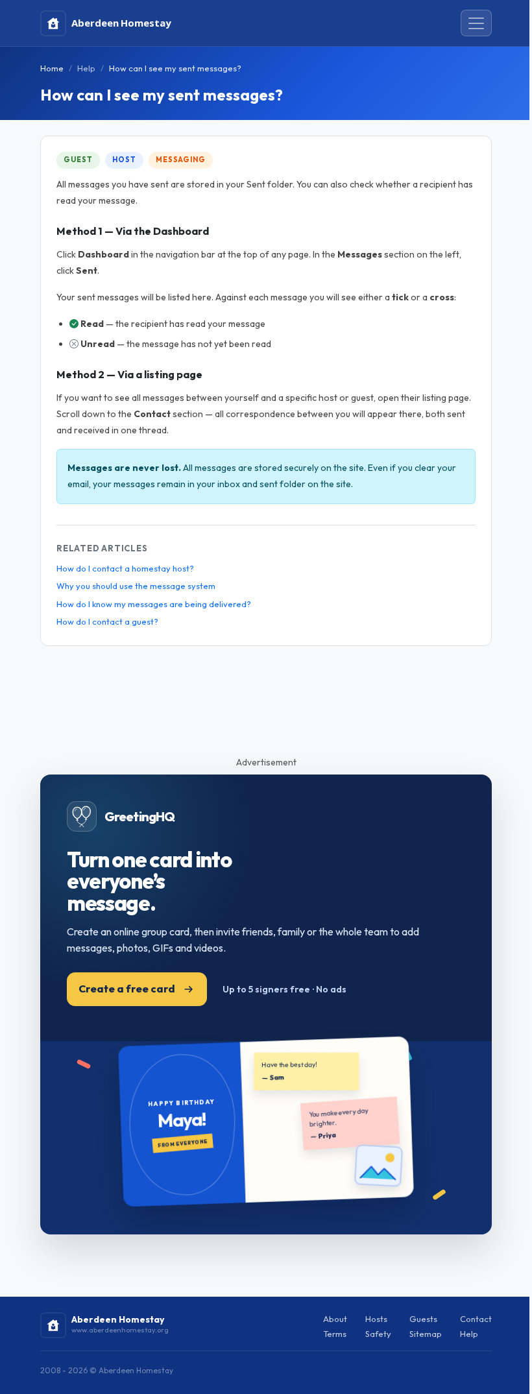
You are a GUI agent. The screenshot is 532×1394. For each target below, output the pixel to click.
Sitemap (425, 1333)
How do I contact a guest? (107, 621)
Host (124, 159)
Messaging (181, 159)
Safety (378, 1333)
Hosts (376, 1319)
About (335, 1319)
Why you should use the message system (135, 586)
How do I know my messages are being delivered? (153, 604)
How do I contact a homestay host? (125, 568)
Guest (78, 159)
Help (86, 68)
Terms (334, 1333)
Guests (423, 1319)
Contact (476, 1319)
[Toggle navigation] (476, 23)
